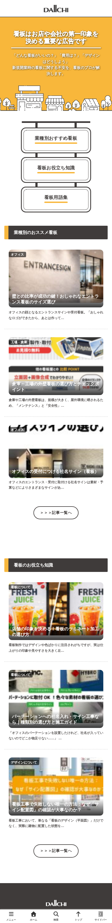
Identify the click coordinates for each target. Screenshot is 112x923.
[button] (97, 853)
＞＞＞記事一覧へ (56, 513)
